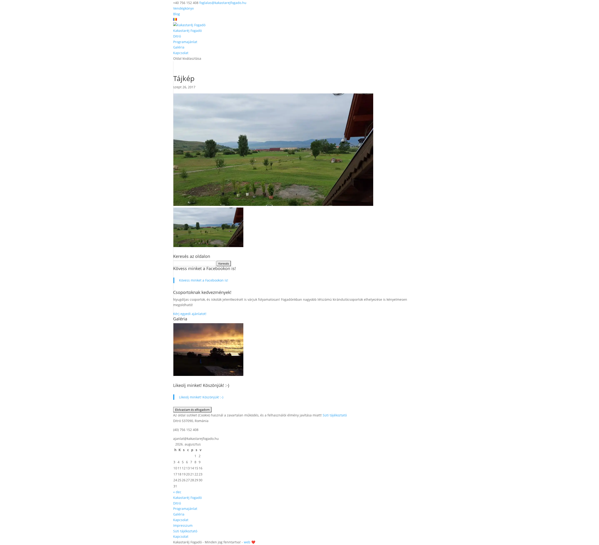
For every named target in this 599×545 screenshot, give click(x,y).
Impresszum (183, 525)
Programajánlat (185, 42)
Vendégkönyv (183, 8)
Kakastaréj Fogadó (187, 30)
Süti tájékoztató (335, 415)
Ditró (177, 36)
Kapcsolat (180, 53)
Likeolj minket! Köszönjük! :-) (201, 385)
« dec (177, 492)
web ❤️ (249, 542)
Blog (176, 14)
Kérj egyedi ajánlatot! (190, 313)
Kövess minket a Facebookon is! (204, 268)
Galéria (178, 47)
